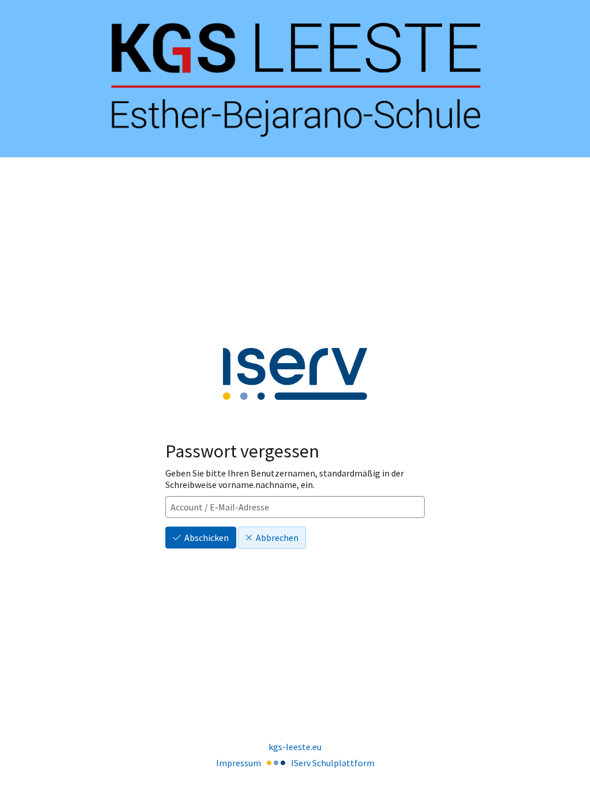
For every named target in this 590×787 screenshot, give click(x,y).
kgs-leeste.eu (295, 746)
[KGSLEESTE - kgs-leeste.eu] (295, 79)
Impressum (238, 763)
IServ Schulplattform (333, 763)
